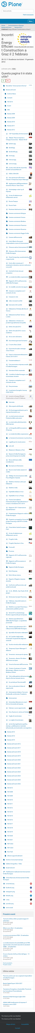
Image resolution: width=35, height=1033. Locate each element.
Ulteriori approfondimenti (14, 856)
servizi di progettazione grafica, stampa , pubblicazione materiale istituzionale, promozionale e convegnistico (19, 726)
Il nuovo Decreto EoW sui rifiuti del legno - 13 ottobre (16, 955)
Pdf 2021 (10, 840)
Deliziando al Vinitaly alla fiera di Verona (17, 310)
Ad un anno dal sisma (15, 336)
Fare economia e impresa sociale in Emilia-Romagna (17, 365)
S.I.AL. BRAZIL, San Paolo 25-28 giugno (17, 592)
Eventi (9, 106)
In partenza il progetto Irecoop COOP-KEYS (16, 391)
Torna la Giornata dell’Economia (18, 664)
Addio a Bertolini (14, 173)
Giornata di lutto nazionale (17, 370)
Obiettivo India (13, 487)
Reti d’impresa (13, 571)
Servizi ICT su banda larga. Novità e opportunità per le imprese (16, 614)
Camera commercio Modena (17, 221)
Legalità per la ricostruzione (17, 442)
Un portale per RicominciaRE (17, 682)
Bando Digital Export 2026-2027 (12, 983)
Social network (10, 867)
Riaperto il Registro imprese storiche (15, 580)
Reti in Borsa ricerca (15, 575)
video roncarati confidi (15, 301)
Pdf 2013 (10, 788)
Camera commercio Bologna (17, 213)
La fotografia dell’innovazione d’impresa (16, 429)
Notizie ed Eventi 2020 (14, 760)
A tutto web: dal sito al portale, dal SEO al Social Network (16, 168)
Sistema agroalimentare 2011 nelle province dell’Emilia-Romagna (16, 627)
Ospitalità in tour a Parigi (16, 495)
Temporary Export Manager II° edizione (16, 649)
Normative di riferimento (15, 466)
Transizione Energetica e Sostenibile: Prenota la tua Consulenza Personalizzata (17, 990)
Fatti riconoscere (28, 14)
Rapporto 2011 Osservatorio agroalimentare (16, 508)
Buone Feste (12, 205)
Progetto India (13, 539)
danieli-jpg (12, 147)
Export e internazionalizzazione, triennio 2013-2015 (17, 355)
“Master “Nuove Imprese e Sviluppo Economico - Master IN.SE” (16, 138)
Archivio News (11, 94)
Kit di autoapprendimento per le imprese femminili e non (17, 411)
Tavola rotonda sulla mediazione (18, 644)
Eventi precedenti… (8, 963)
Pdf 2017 (10, 824)
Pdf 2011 (10, 804)
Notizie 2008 (11, 114)
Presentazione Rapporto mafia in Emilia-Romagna (17, 514)
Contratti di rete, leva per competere (14, 272)
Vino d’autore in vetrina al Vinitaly (19, 712)
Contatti (9, 98)
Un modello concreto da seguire (18, 287)
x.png (7, 899)
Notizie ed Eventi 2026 (14, 784)
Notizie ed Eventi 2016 (14, 744)
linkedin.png (9, 895)
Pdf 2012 (10, 808)
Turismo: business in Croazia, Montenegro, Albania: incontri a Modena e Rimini (16, 670)
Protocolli (11, 547)
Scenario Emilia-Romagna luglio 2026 (14, 996)
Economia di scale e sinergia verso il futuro (16, 349)
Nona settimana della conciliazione (14, 461)
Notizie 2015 (11, 740)
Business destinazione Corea (17, 209)
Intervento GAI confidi (15, 305)
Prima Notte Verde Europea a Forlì (16, 528)
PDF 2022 (10, 844)
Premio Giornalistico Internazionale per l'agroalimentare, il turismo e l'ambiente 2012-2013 (17, 501)
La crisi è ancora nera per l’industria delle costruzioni (15, 417)
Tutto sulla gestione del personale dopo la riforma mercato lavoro (17, 677)
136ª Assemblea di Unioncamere (18, 133)
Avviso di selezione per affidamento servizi (14, 196)
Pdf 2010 (10, 800)
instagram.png (10, 891)
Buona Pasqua (13, 201)
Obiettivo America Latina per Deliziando (16, 482)
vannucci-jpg (12, 163)
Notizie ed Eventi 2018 (14, 752)
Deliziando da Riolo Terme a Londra (15, 316)
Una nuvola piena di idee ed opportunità (15, 687)
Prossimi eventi (9, 914)
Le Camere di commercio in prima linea (20, 438)
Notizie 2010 (11, 121)
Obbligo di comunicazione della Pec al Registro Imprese (16, 476)
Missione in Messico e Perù (17, 450)
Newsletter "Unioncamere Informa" (16, 86)
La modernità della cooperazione (18, 277)
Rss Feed (10, 852)
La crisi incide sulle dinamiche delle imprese (16, 423)
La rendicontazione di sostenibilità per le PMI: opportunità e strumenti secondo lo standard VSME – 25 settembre (16, 944)
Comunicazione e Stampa (16, 25)
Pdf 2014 (10, 102)
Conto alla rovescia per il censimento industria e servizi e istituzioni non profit (18, 265)
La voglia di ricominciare (16, 720)
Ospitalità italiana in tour (16, 491)
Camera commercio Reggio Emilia (18, 233)
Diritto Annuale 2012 (15, 326)
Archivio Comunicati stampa (14, 860)
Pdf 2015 (10, 816)
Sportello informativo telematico (18, 632)
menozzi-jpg (12, 159)
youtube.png (10, 903)
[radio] (3, 80)
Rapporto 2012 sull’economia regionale (16, 556)
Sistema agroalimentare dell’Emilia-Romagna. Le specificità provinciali (16, 620)
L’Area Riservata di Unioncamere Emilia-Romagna (16, 878)
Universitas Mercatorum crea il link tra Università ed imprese (16, 703)
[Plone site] (11, 4)
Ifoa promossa (13, 386)
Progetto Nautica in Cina (16, 543)
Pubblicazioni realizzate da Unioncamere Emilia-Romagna (16, 872)
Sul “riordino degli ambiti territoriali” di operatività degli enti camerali (16, 638)
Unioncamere (12, 698)
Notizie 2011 (11, 125)
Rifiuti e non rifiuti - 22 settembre (12, 928)
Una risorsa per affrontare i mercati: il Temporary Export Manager (17, 178)
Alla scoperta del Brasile (16, 406)
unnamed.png (10, 883)
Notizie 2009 (11, 118)
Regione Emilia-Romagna (16, 567)
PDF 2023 (10, 848)
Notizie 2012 (18, 27)
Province (11, 551)
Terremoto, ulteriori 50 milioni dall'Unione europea (16, 659)
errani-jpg (11, 155)
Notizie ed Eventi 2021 (14, 764)
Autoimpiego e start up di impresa (15, 190)
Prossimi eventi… (7, 964)
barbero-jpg (12, 143)
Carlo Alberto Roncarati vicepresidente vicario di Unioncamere (17, 242)
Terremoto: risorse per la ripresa (18, 654)
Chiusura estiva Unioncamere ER (18, 247)
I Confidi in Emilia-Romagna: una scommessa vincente (17, 375)
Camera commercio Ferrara (16, 217)
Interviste (11, 402)
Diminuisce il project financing (18, 597)
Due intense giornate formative (18, 340)
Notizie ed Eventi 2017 (14, 748)
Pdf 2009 (10, 796)
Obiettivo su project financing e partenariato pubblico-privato (16, 608)
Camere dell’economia (15, 237)
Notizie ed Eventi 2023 (14, 772)
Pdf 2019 (10, 832)
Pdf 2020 (10, 836)
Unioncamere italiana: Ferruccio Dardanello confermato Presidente (17, 693)
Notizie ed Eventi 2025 (14, 780)
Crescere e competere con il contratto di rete (15, 292)
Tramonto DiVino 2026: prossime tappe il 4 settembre (15, 920)
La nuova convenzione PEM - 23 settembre (16, 935)
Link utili (11, 446)
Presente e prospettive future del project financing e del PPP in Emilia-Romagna (17, 521)
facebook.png (10, 887)
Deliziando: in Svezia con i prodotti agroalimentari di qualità (16, 321)
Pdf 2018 (10, 828)
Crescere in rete (13, 297)
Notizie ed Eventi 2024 (14, 776)
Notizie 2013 (11, 732)
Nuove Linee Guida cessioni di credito (16, 471)
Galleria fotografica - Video (14, 864)
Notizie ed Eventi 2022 (14, 768)
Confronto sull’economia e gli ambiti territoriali (16, 586)
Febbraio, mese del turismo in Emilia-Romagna (16, 602)
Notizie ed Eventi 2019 (14, 756)
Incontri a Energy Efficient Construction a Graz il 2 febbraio (15, 397)
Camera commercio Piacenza (17, 225)
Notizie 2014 (11, 736)
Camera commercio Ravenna (17, 229)
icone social (9, 907)
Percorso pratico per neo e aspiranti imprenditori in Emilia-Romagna (17, 977)
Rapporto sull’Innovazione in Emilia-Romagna (16, 562)
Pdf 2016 (10, 820)
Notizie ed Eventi (6, 27)
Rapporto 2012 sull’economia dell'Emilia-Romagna (16, 282)
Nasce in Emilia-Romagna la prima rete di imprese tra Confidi (15, 455)
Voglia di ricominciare (15, 716)
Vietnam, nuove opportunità (17, 708)
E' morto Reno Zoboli (15, 344)
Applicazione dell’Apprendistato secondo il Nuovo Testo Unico (17, 184)
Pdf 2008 (10, 792)
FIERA (13, 69)
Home (3, 25)
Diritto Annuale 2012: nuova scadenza (15, 331)
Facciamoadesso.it (14, 360)
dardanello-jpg (13, 151)
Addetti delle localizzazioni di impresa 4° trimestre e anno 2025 (15, 1003)
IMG (8, 110)
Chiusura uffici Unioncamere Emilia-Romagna (16, 252)
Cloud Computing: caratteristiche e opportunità (17, 258)
